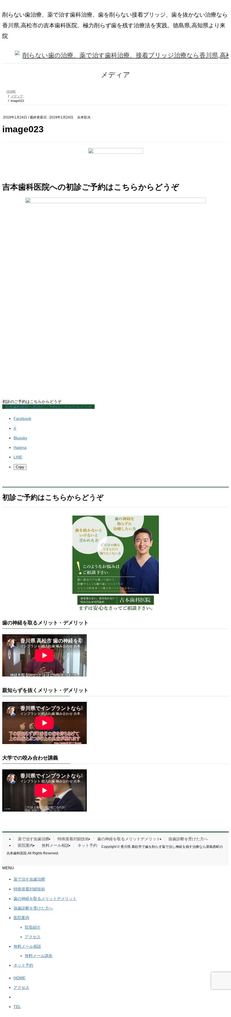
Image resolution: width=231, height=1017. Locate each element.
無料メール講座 (38, 955)
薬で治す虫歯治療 (33, 839)
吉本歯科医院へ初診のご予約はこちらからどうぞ (48, 406)
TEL (17, 1006)
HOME (19, 978)
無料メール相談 (55, 845)
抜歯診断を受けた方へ (188, 839)
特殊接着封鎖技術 (73, 839)
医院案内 (26, 845)
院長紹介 (33, 927)
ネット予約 (87, 845)
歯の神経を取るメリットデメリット (128, 839)
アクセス (33, 937)
